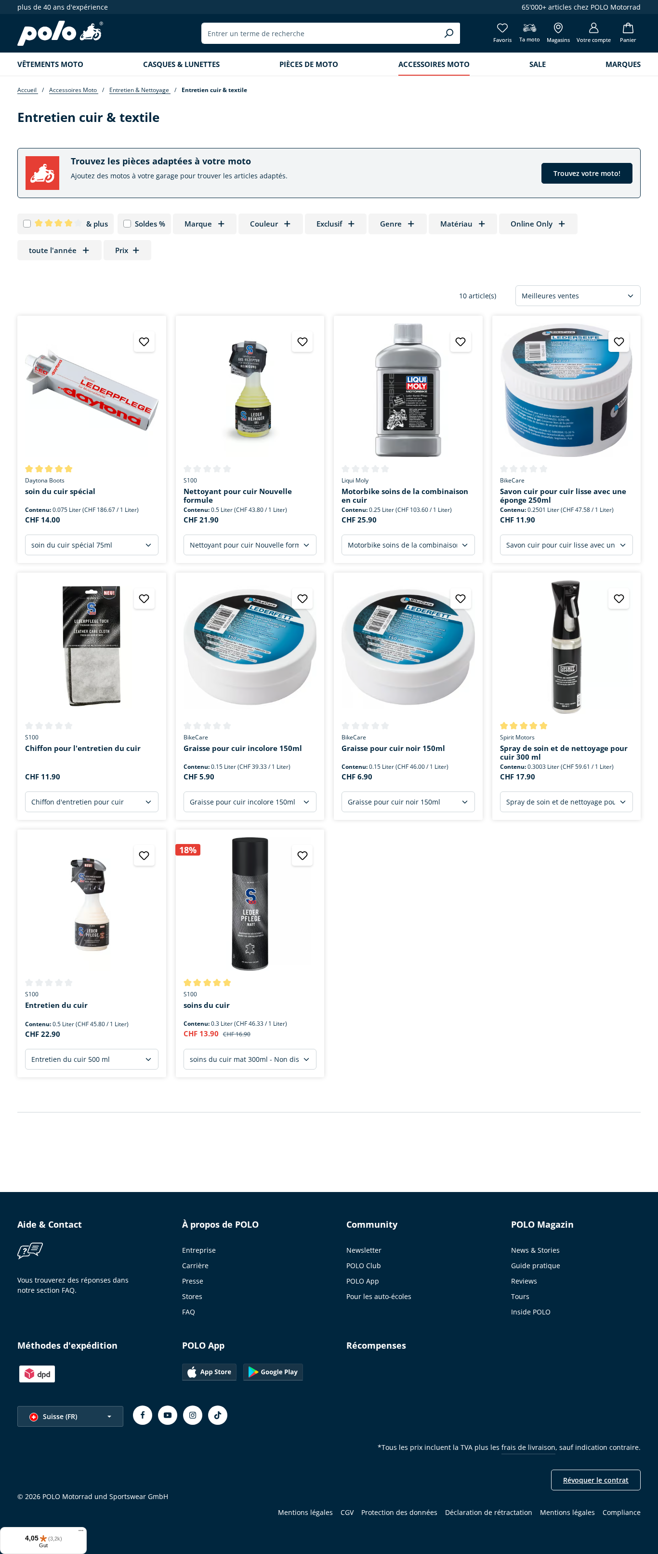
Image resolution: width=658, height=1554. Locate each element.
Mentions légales (305, 1512)
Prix (121, 250)
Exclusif (329, 223)
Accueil (27, 90)
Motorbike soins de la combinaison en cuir (405, 496)
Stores (192, 1296)
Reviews (524, 1281)
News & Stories (535, 1250)
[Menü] (81, 1533)
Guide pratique (535, 1265)
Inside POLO (531, 1311)
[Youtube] (167, 1415)
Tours (520, 1296)
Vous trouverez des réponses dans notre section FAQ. (73, 1285)
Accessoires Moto (73, 90)
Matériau (456, 223)
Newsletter (364, 1250)
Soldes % (150, 223)
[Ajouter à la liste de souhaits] (144, 341)
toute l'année (53, 250)
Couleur (264, 223)
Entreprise (199, 1250)
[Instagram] (192, 1415)
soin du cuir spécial (60, 491)
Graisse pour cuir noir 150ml (393, 748)
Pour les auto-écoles (378, 1296)
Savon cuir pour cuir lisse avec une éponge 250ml (563, 496)
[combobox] (319, 33)
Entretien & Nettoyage (140, 90)
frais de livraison (528, 1447)
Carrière (195, 1265)
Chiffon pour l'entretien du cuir (83, 748)
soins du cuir (207, 1005)
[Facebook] (142, 1415)
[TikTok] (217, 1415)
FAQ (188, 1311)
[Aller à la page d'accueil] (60, 33)
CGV (347, 1512)
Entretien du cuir (56, 1005)
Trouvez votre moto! (586, 173)
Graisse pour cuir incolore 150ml (243, 748)
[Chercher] (448, 33)
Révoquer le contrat (596, 1480)
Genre (391, 223)
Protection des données (399, 1512)
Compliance (622, 1512)
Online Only (532, 223)
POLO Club (363, 1265)
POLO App (362, 1281)
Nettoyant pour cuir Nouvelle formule (238, 496)
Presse (192, 1281)
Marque (198, 223)
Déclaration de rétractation (488, 1512)
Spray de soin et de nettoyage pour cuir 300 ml (564, 753)
